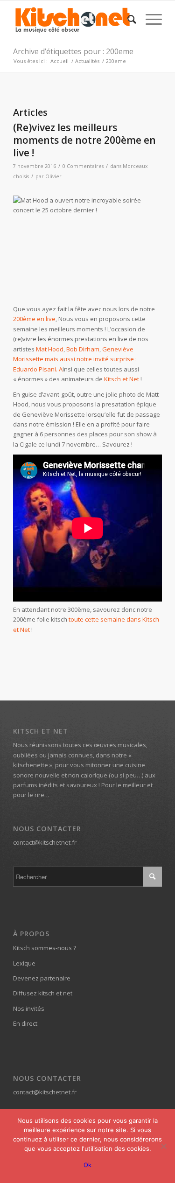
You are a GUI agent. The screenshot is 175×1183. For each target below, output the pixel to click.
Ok (87, 1165)
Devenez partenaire (41, 978)
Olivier (53, 176)
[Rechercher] (127, 19)
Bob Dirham (82, 349)
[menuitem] (127, 19)
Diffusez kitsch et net (42, 993)
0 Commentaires (83, 166)
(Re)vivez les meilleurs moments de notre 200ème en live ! (84, 140)
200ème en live (34, 319)
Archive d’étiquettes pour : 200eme (73, 51)
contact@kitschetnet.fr (45, 842)
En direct (25, 1023)
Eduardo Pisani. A (38, 369)
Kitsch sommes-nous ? (44, 948)
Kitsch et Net (121, 379)
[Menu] (149, 19)
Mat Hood (49, 349)
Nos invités (28, 1008)
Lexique (24, 963)
